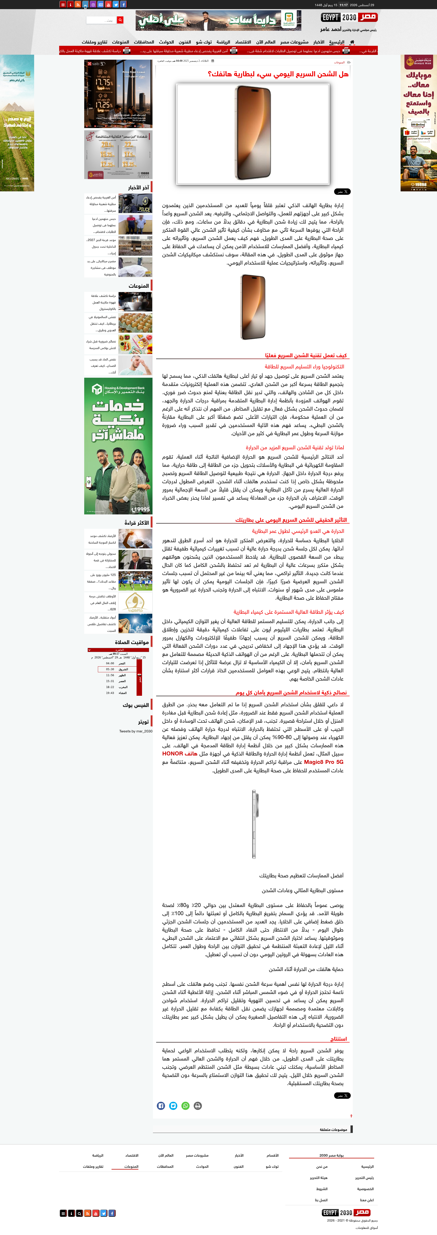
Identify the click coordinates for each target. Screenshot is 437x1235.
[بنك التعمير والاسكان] (118, 446)
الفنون (185, 41)
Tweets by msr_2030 (135, 730)
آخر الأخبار (138, 186)
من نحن (322, 1166)
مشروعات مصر (294, 41)
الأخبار (318, 41)
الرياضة (223, 41)
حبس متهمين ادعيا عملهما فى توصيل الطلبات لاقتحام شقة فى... (333, 50)
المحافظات (144, 41)
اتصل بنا (321, 1199)
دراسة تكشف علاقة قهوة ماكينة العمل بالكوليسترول (124, 50)
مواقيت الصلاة (132, 641)
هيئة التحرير (319, 1177)
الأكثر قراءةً (137, 522)
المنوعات (120, 41)
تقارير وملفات (94, 41)
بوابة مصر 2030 (332, 1155)
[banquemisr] (118, 154)
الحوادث (166, 41)
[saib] (118, 94)
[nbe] (218, 20)
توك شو (204, 41)
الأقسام (273, 1155)
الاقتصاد (243, 41)
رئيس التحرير (364, 1177)
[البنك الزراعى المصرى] (17, 189)
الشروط (322, 1188)
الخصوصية (365, 1188)
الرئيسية (336, 41)
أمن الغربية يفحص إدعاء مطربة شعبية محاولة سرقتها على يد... (224, 50)
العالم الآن (265, 41)
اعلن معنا (367, 1199)
